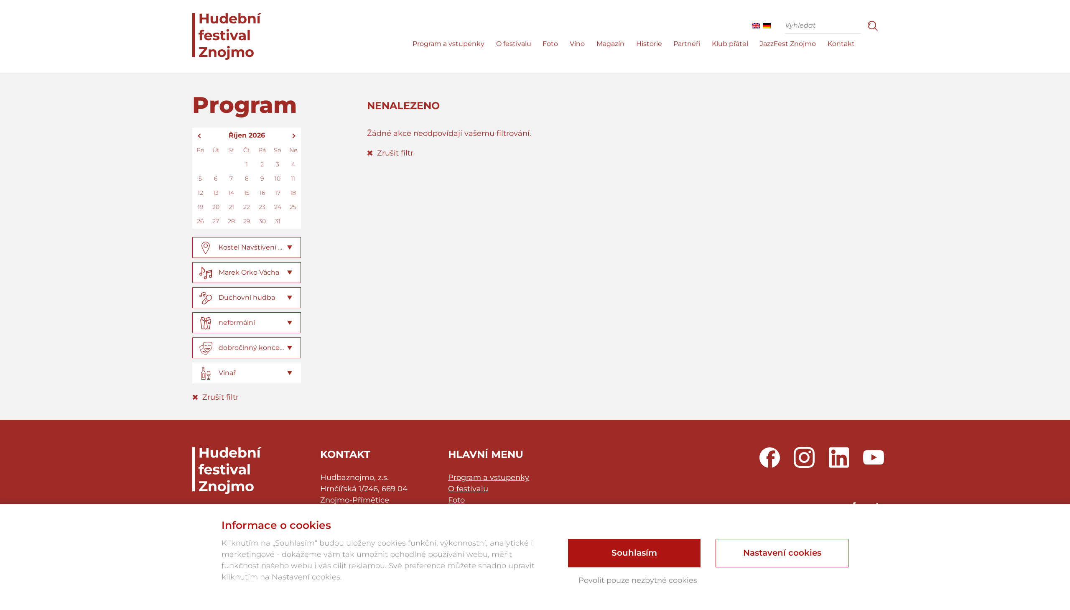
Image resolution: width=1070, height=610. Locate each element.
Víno (577, 44)
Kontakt (841, 44)
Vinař (227, 373)
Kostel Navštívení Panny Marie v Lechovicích (292, 247)
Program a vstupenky (448, 44)
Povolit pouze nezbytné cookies (637, 580)
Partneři (686, 44)
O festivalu (513, 44)
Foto (550, 44)
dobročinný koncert (252, 348)
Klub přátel (730, 44)
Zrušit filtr (219, 397)
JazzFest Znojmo (788, 44)
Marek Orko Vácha (249, 272)
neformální (237, 323)
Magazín (610, 44)
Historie (649, 44)
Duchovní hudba (247, 297)
